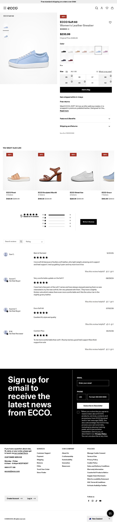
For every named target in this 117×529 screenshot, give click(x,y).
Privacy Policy (100, 434)
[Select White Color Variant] (70, 50)
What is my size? (105, 71)
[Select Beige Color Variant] (77, 50)
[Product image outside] (6, 26)
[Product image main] (6, 35)
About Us (65, 453)
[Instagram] (92, 500)
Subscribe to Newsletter (93, 406)
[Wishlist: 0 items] (106, 8)
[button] (57, 215)
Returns (40, 463)
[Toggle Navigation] (4, 8)
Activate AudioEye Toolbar (97, 485)
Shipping (40, 460)
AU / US (74, 71)
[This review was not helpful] (111, 271)
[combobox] (34, 242)
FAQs (39, 466)
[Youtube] (100, 500)
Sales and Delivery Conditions (98, 466)
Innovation (66, 463)
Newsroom (66, 466)
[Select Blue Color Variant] (98, 50)
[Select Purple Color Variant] (105, 50)
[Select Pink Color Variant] (84, 50)
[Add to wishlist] (110, 22)
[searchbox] (11, 241)
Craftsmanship (67, 456)
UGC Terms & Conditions (96, 482)
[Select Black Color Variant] (63, 50)
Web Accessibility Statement (98, 479)
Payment (40, 456)
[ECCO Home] (12, 8)
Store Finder (41, 472)
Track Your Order (43, 469)
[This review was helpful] (107, 271)
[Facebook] (88, 500)
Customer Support (44, 453)
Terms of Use (92, 456)
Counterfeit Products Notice (97, 472)
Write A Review (88, 222)
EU (67, 71)
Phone (80, 392)
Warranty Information (95, 469)
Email (79, 378)
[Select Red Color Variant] (70, 59)
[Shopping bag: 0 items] (112, 8)
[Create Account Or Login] (101, 8)
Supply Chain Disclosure (96, 476)
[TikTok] (96, 500)
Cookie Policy (92, 463)
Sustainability (67, 460)
